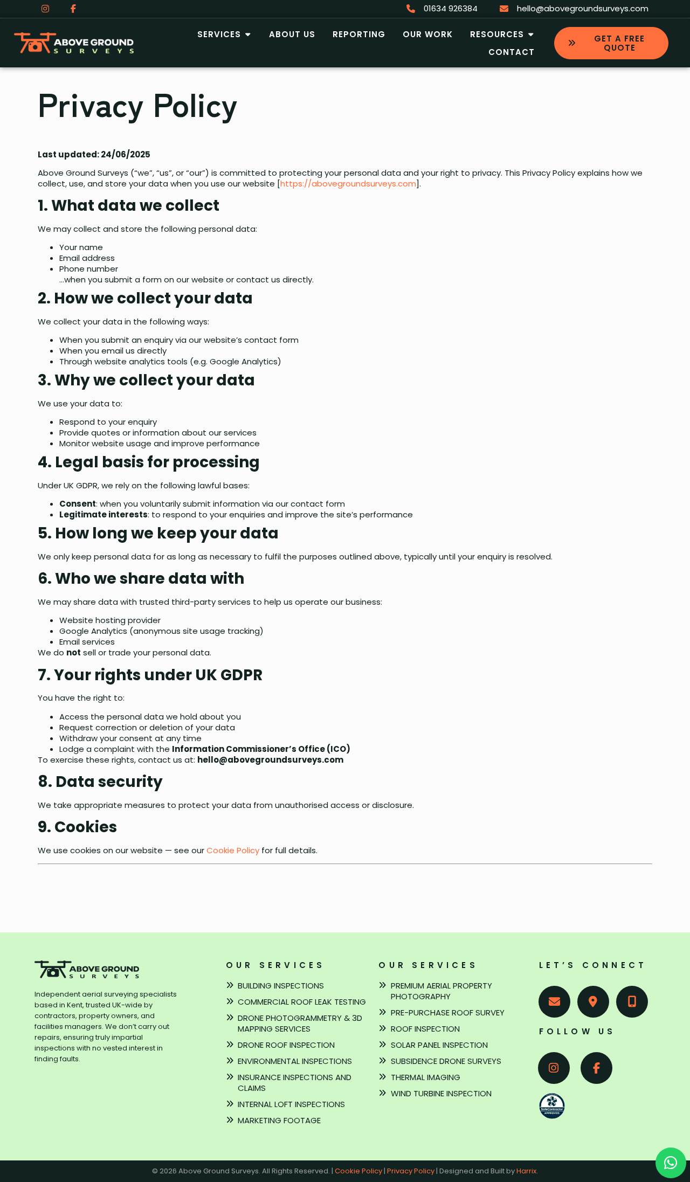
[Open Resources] (531, 34)
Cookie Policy (232, 850)
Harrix (526, 1171)
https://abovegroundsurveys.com (348, 183)
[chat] (671, 1163)
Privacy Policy (410, 1171)
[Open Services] (248, 34)
